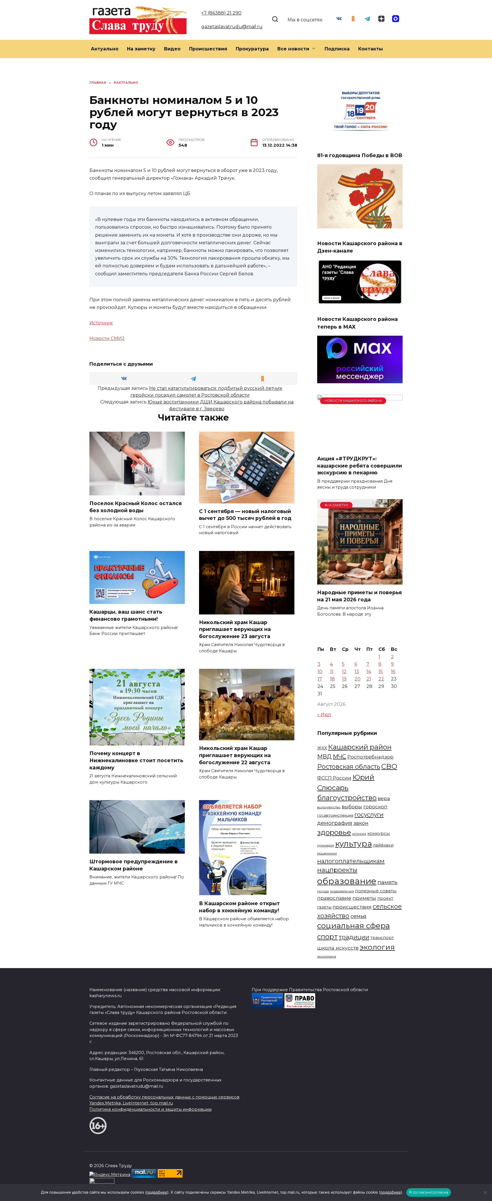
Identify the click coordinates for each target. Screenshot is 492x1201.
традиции (354, 936)
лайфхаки (383, 845)
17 (319, 679)
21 (368, 679)
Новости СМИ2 (107, 338)
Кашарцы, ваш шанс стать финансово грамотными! (125, 615)
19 (344, 679)
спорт (327, 936)
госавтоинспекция (335, 815)
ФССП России (334, 778)
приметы (364, 898)
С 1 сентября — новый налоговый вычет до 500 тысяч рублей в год (245, 514)
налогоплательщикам (351, 860)
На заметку (141, 49)
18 (332, 679)
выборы (352, 806)
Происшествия (208, 49)
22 (381, 679)
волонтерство (329, 807)
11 (331, 671)
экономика (326, 956)
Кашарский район (359, 747)
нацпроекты (337, 870)
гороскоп (375, 806)
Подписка (337, 49)
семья (358, 916)
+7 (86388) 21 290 (221, 13)
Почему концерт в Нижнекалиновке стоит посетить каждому (136, 760)
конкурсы (378, 833)
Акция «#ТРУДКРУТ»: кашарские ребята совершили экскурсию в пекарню (359, 466)
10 (319, 671)
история (359, 834)
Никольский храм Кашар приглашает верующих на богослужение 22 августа (235, 755)
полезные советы (376, 890)
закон (360, 823)
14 (368, 671)
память (387, 882)
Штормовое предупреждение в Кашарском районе (133, 865)
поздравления (342, 891)
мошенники (327, 853)
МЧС (339, 756)
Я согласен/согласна (428, 1192)
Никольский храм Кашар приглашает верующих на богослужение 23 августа (235, 629)
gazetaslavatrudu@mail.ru (232, 26)
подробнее (157, 1192)
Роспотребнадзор (370, 757)
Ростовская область (348, 766)
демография (334, 823)
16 (393, 671)
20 (357, 679)
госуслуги (369, 814)
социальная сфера (353, 925)
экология (377, 947)
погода (323, 891)
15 (380, 671)
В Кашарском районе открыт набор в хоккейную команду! (239, 906)
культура (353, 844)
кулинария (325, 845)
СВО (389, 766)
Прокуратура (252, 49)
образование (346, 881)
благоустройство (347, 798)
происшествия (352, 907)
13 (356, 671)
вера (384, 798)
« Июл (324, 714)
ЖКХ (322, 748)
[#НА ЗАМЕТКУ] (360, 581)
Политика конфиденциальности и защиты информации (150, 1109)
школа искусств (337, 948)
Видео (172, 49)
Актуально (104, 49)
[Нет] (485, 1192)
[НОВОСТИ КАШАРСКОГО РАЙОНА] (360, 447)
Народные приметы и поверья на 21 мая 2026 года (359, 595)
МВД (324, 756)
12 (344, 671)
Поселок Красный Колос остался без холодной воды (135, 506)
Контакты (370, 49)
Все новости (293, 49)
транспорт (382, 937)
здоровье (334, 832)
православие (334, 898)
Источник (101, 322)
